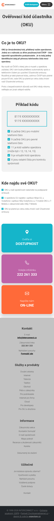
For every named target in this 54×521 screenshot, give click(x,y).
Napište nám (27, 303)
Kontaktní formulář (27, 431)
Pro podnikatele (27, 394)
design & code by (27, 516)
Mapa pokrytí (27, 439)
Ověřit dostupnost (31, 4)
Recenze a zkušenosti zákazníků (27, 442)
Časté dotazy (27, 486)
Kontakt (27, 493)
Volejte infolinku (27, 273)
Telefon (27, 383)
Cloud (27, 401)
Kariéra (27, 446)
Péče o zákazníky (27, 390)
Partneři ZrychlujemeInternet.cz (34, 513)
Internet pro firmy (27, 398)
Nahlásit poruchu (27, 479)
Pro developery (27, 405)
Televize (27, 379)
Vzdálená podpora (27, 482)
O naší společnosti (27, 435)
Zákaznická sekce (27, 427)
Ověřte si (27, 242)
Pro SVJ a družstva (27, 409)
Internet (27, 375)
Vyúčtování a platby (27, 475)
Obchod (27, 386)
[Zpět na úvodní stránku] (8, 4)
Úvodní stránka (27, 371)
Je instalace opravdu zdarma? (27, 471)
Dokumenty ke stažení (27, 453)
